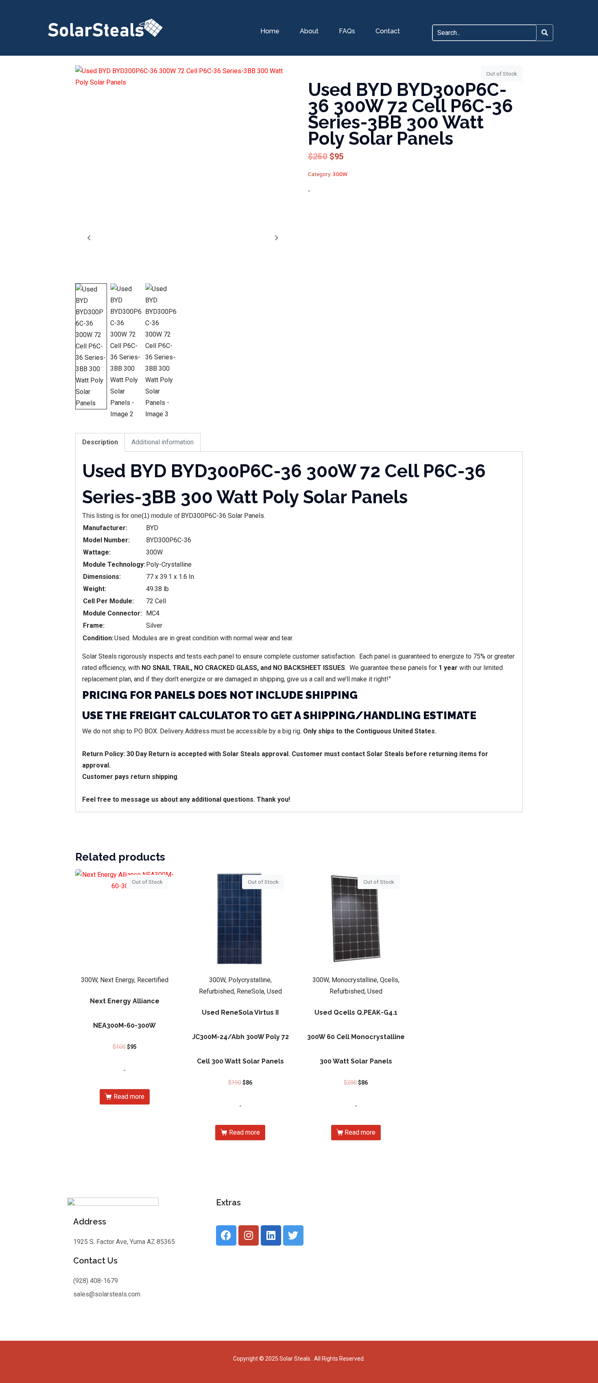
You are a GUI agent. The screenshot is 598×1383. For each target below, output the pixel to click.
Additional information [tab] (162, 442)
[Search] (545, 33)
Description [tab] (100, 442)
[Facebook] (226, 1235)
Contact (387, 31)
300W (340, 174)
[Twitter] (293, 1235)
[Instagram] (248, 1235)
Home (269, 31)
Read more (128, 1096)
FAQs (347, 31)
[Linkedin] (271, 1235)
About (309, 31)
